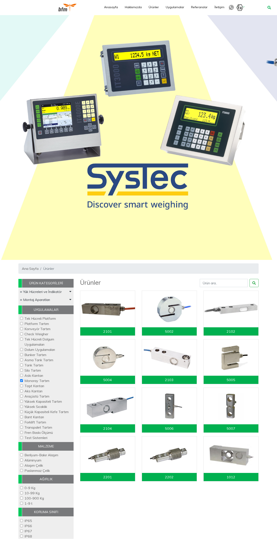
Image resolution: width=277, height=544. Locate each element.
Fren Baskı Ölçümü (38, 432)
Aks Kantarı (33, 391)
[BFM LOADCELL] (67, 7)
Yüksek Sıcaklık (35, 406)
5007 (231, 428)
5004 (107, 380)
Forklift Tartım (35, 422)
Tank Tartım (33, 365)
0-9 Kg (29, 488)
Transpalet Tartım (38, 427)
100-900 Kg (34, 498)
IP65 (28, 521)
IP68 (28, 536)
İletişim (219, 7)
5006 (169, 428)
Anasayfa (111, 7)
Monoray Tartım (36, 381)
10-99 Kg (32, 493)
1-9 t (28, 503)
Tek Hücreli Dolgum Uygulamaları (39, 342)
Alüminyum (32, 460)
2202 (169, 477)
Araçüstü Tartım (36, 396)
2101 (107, 331)
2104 (107, 428)
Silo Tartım (32, 370)
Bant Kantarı (34, 417)
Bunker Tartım (35, 355)
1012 (231, 477)
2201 (107, 477)
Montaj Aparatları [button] (36, 299)
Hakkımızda (133, 7)
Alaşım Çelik (33, 465)
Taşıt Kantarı (34, 386)
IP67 (28, 531)
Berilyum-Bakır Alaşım (41, 455)
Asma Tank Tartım (38, 360)
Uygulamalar (175, 7)
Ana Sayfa (30, 268)
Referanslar (199, 7)
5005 (231, 380)
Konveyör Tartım (37, 329)
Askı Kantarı (33, 375)
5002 (169, 331)
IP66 (28, 526)
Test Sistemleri (35, 438)
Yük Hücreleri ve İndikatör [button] (42, 291)
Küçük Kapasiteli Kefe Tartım (46, 412)
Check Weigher (36, 334)
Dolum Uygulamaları (39, 349)
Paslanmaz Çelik (37, 470)
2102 (231, 331)
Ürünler (154, 7)
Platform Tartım (36, 323)
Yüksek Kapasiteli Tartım (43, 401)
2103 (169, 380)
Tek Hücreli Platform (40, 318)
